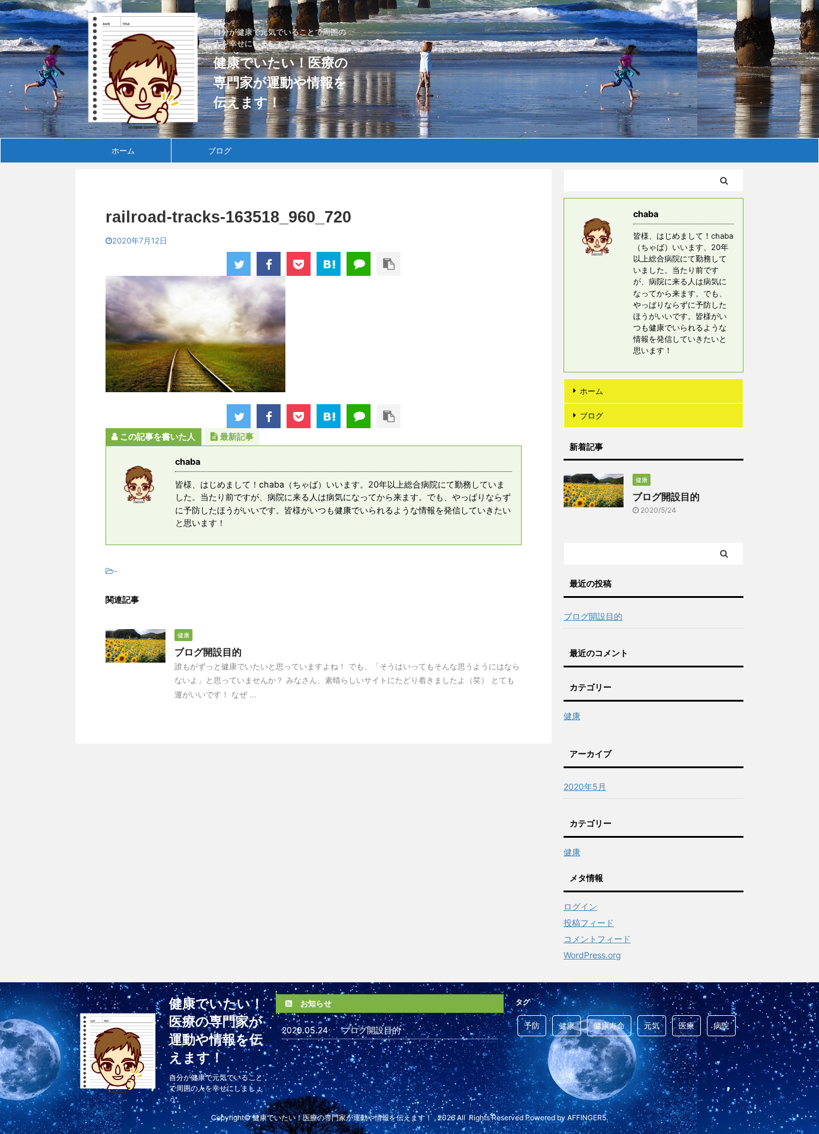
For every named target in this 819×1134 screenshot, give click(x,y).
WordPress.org (592, 955)
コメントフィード (597, 939)
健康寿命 (609, 1025)
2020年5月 (585, 786)
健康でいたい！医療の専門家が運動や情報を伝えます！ (280, 82)
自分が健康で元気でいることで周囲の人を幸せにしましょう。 (216, 1088)
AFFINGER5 (586, 1117)
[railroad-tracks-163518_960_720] (329, 264)
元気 (652, 1025)
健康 (566, 1025)
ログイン (580, 906)
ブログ (219, 150)
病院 (721, 1025)
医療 (686, 1025)
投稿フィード (589, 923)
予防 (532, 1025)
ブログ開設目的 (208, 652)
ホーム (123, 150)
